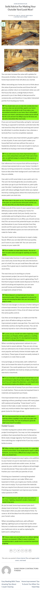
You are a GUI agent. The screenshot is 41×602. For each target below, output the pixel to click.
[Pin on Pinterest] (26, 550)
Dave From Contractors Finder (23, 16)
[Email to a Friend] (22, 550)
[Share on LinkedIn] (30, 550)
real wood (23, 560)
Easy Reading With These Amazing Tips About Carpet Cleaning (11, 584)
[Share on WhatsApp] (11, 550)
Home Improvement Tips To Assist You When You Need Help (30, 584)
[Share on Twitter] (18, 550)
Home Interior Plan (20, 3)
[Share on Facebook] (15, 550)
